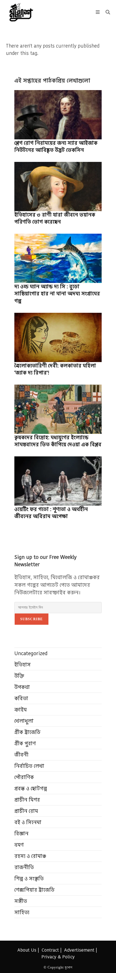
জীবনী (21, 754)
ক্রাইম (20, 709)
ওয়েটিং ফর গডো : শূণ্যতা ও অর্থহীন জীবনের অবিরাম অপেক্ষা (51, 513)
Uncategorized (31, 653)
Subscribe (31, 619)
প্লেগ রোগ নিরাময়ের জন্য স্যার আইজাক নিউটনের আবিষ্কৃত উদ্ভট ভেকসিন (55, 146)
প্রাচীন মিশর (27, 799)
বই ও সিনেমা (27, 822)
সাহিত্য (21, 912)
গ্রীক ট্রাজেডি (27, 732)
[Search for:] (105, 12)
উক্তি (19, 675)
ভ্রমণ (19, 844)
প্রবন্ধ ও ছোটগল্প (30, 788)
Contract (50, 950)
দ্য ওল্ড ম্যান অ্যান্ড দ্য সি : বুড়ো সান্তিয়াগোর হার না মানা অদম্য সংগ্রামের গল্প (57, 293)
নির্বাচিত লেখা (29, 765)
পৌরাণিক (24, 777)
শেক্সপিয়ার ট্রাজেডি (34, 889)
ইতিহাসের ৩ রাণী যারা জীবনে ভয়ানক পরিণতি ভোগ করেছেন (54, 218)
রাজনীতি (24, 867)
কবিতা (21, 698)
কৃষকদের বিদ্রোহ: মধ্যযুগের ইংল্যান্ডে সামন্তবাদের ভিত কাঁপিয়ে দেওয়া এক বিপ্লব (57, 441)
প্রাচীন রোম (26, 810)
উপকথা (22, 687)
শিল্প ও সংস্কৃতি (29, 878)
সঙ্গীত (20, 901)
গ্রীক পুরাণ (25, 743)
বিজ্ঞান (21, 833)
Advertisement (79, 950)
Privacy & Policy (58, 957)
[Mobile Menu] (98, 12)
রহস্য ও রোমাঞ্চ (30, 856)
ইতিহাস (22, 664)
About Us (26, 950)
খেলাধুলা (24, 720)
